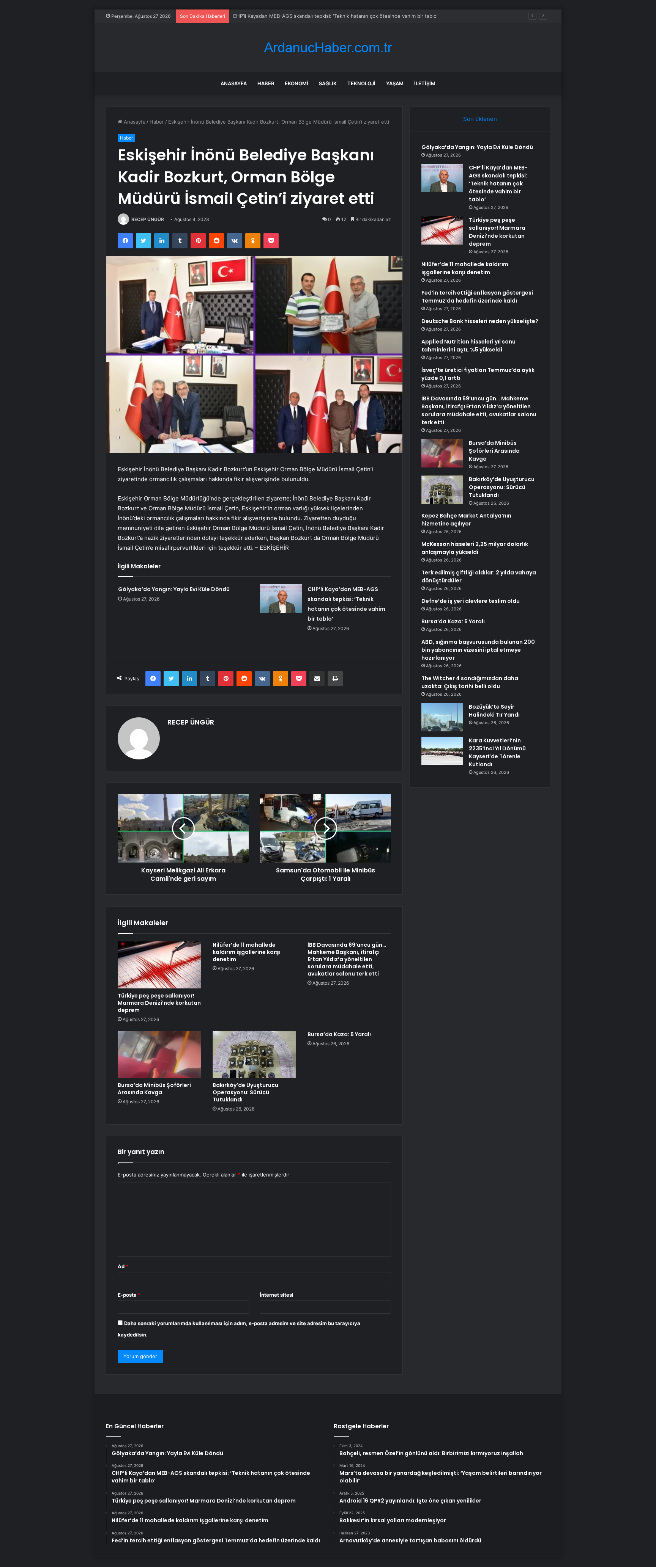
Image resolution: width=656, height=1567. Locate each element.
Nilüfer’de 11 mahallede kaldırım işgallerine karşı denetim (247, 952)
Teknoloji (361, 83)
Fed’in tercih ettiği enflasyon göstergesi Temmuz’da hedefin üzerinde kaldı (477, 296)
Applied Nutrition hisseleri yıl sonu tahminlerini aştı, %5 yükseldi (468, 345)
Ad (123, 1266)
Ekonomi (296, 83)
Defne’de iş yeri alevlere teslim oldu (470, 601)
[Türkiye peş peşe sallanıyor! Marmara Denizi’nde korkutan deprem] (159, 964)
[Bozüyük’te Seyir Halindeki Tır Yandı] (442, 717)
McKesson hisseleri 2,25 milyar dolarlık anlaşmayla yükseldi (474, 548)
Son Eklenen (480, 118)
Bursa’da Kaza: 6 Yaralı (339, 1034)
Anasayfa (234, 83)
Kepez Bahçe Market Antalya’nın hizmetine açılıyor (466, 519)
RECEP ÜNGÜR (147, 219)
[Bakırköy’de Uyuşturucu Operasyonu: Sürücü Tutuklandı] (254, 1054)
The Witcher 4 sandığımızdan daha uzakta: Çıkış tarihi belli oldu (469, 682)
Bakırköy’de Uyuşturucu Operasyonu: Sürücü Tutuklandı (245, 1092)
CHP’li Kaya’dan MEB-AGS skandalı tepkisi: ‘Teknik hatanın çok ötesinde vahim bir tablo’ (498, 183)
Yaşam (395, 83)
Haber (265, 83)
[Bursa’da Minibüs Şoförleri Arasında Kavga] (159, 1054)
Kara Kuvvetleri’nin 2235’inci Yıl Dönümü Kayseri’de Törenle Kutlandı (497, 752)
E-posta (129, 1295)
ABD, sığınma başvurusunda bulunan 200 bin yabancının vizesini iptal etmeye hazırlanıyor (478, 650)
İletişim (424, 83)
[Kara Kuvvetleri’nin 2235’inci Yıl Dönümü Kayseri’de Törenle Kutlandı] (442, 751)
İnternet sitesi (276, 1295)
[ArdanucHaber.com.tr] (328, 47)
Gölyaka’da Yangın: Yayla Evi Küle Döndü (174, 589)
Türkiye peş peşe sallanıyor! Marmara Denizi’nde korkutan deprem (310, 16)
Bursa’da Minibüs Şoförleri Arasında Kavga (154, 1088)
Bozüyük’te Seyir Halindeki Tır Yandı (494, 710)
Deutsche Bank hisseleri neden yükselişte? (479, 321)
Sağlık (328, 83)
